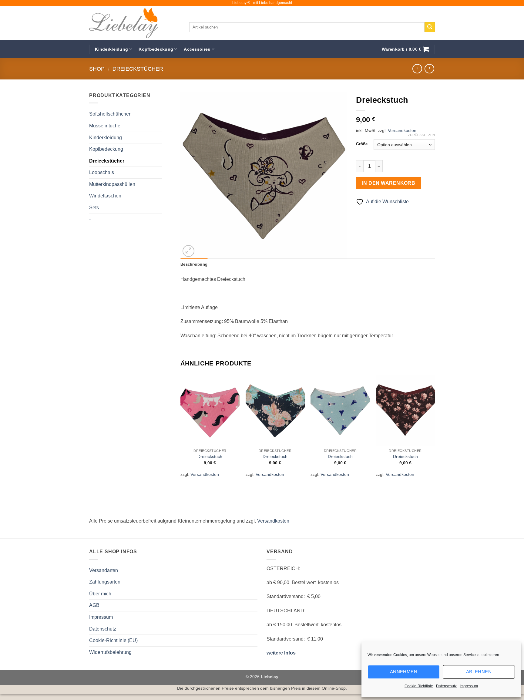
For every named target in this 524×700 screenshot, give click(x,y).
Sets (94, 207)
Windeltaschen (105, 195)
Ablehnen (479, 671)
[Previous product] (429, 68)
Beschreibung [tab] (193, 264)
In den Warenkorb (388, 183)
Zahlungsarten (104, 581)
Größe (362, 144)
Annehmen (404, 671)
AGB (94, 605)
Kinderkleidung (111, 49)
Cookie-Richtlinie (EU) (113, 640)
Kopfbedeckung (156, 49)
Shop (97, 69)
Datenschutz (446, 686)
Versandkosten (402, 130)
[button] (405, 49)
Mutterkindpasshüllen (112, 184)
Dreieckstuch (209, 456)
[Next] (434, 430)
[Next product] (417, 68)
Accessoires (197, 49)
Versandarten (103, 570)
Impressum (469, 686)
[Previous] (180, 430)
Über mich (100, 593)
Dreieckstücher (138, 69)
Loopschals (101, 172)
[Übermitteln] (430, 27)
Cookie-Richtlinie (419, 686)
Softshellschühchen (110, 113)
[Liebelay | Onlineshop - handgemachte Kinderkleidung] (134, 23)
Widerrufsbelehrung (110, 652)
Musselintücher (105, 125)
